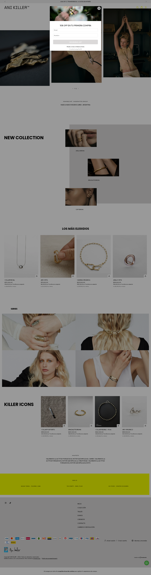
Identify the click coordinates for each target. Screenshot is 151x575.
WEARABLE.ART (75, 42)
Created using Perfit (75, 49)
